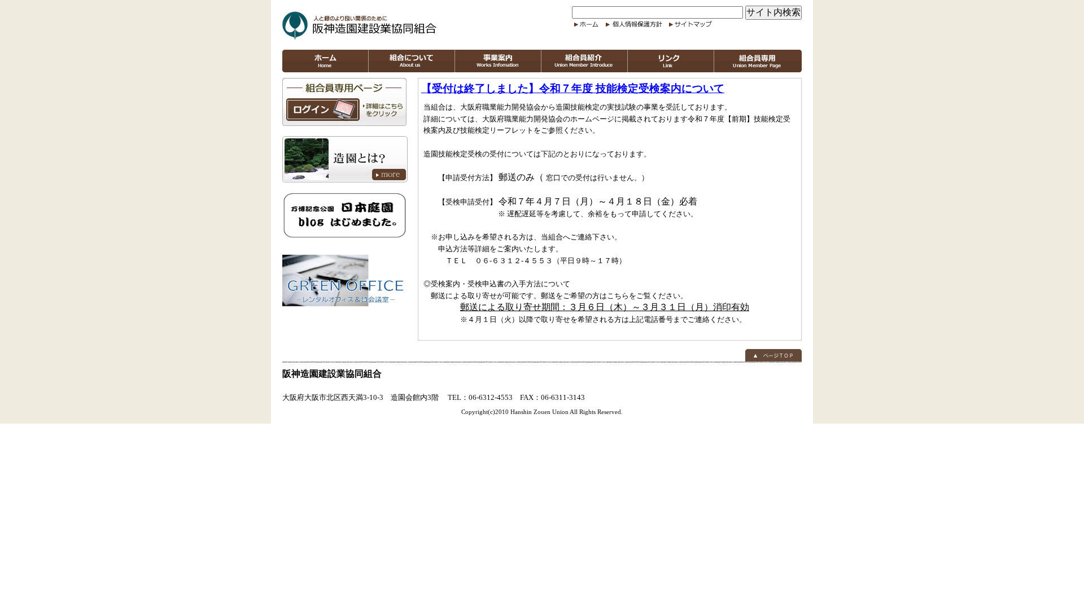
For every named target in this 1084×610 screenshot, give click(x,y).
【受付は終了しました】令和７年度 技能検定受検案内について (572, 88)
